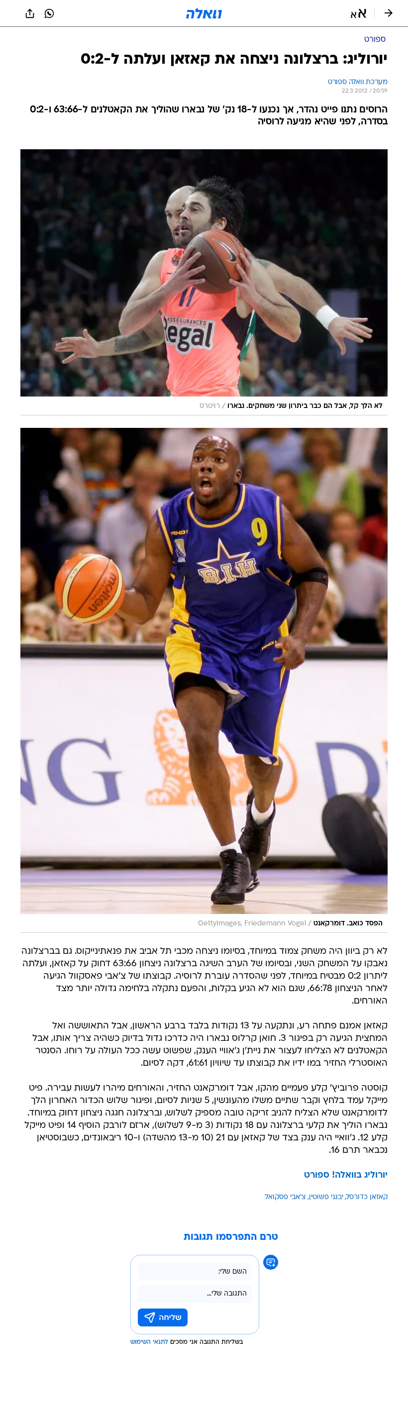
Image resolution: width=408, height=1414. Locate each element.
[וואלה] (204, 13)
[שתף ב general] (29, 13)
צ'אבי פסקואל (285, 1197)
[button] (358, 13)
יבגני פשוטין (326, 1197)
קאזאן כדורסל (367, 1197)
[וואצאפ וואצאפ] (49, 13)
